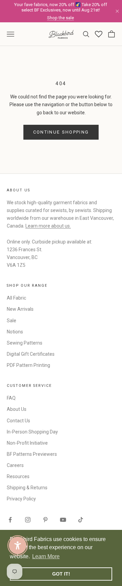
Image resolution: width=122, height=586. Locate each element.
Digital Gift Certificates (31, 354)
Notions (15, 331)
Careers (15, 465)
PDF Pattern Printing (28, 365)
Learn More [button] (46, 556)
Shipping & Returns (27, 487)
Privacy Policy (21, 498)
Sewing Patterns (24, 343)
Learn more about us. (48, 226)
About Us (16, 409)
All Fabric (16, 298)
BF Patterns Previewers (32, 454)
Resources (18, 476)
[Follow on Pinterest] (45, 519)
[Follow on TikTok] (80, 519)
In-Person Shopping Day (32, 432)
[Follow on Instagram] (27, 519)
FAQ (11, 398)
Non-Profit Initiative (27, 443)
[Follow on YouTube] (63, 519)
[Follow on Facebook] (10, 519)
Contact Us (18, 420)
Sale (11, 320)
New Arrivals (20, 309)
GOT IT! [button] (61, 574)
